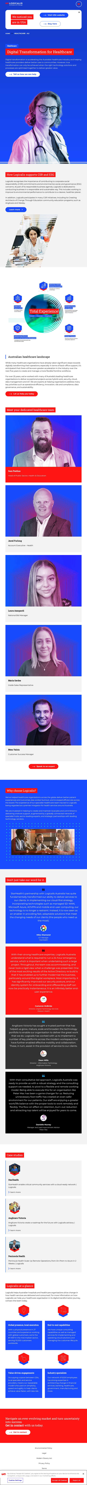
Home (7, 33)
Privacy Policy (44, 1463)
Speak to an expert (45, 766)
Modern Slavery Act (44, 1458)
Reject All (76, 1480)
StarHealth (13, 1179)
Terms (44, 1468)
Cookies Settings (15, 1480)
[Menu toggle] (79, 4)
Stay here (52, 24)
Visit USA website (56, 15)
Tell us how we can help (24, 74)
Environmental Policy (43, 1448)
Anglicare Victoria (17, 1218)
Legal (44, 1453)
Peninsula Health (16, 1256)
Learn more (15, 209)
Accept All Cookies (59, 1480)
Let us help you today (23, 394)
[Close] (83, 1473)
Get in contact (20, 1432)
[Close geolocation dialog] (79, 12)
